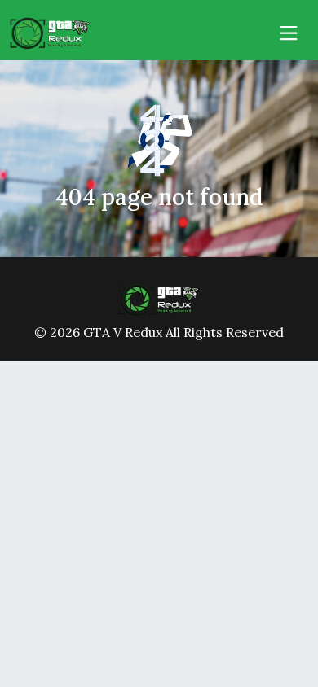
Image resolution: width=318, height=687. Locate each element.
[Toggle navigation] (288, 33)
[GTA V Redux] (159, 298)
